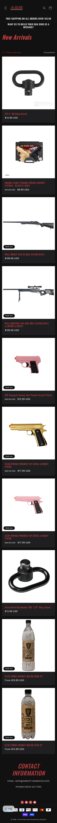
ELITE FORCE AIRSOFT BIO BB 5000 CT (24, 676)
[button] (5, 8)
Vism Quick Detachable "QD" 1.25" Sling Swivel (28, 607)
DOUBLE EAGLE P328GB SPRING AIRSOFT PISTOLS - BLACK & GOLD (25, 184)
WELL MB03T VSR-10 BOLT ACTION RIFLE (24, 254)
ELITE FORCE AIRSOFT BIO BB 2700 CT (23, 745)
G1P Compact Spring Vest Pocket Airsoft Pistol (28, 395)
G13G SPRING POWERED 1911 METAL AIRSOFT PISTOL (27, 465)
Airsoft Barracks (24, 819)
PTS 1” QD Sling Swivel (16, 113)
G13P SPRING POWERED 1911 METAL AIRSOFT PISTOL (27, 537)
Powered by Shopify (38, 819)
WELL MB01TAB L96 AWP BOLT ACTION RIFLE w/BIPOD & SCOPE (27, 325)
